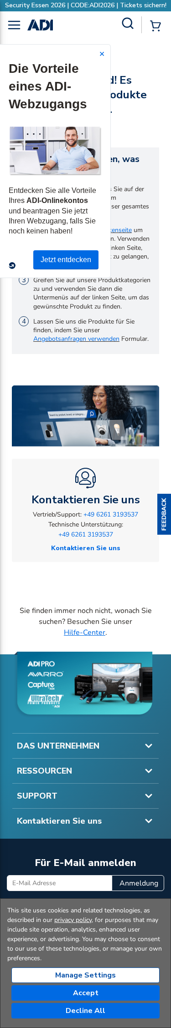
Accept (85, 993)
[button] (164, 514)
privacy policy (73, 920)
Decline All (85, 1011)
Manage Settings (85, 975)
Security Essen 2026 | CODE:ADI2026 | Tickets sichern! (85, 5)
